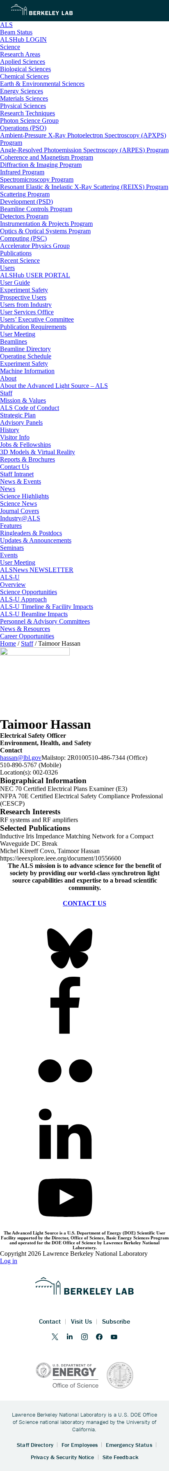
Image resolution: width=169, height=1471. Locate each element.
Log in (8, 1260)
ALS (6, 24)
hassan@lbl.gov (20, 757)
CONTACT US (84, 903)
